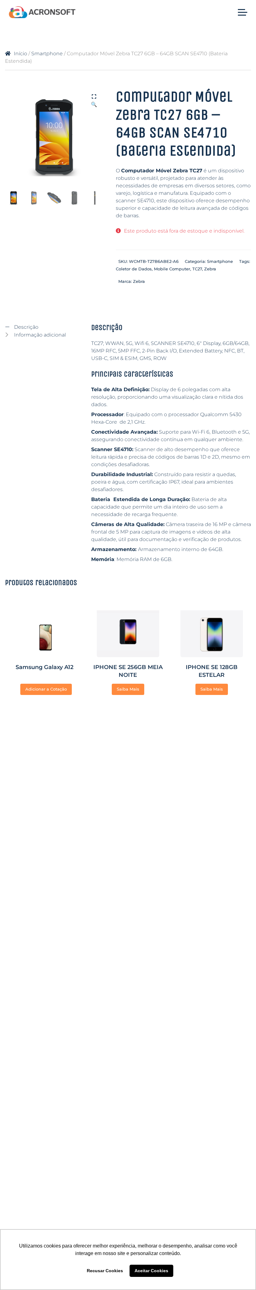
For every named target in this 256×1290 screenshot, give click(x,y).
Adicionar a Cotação (46, 689)
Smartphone (47, 54)
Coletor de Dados (134, 268)
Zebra (210, 268)
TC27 (197, 268)
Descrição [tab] (25, 327)
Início (20, 54)
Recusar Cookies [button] (105, 1270)
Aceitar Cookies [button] (151, 1270)
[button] (94, 97)
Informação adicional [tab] (39, 335)
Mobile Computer (172, 268)
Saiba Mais (128, 689)
